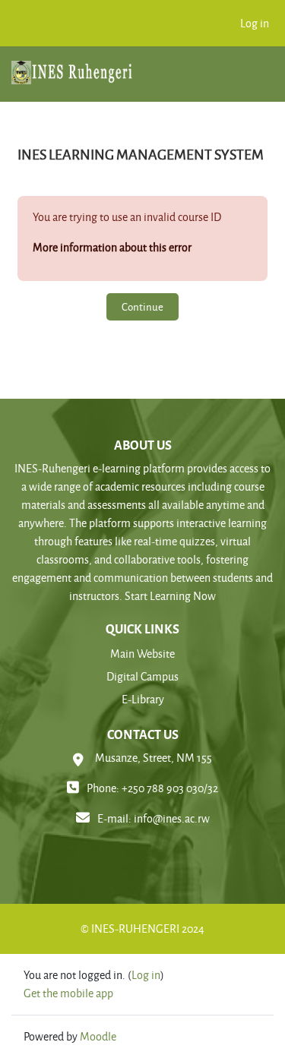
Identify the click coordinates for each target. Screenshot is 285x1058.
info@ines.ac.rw (172, 818)
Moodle (98, 1036)
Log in (254, 23)
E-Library (143, 699)
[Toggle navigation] (255, 78)
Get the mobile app (68, 993)
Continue (142, 306)
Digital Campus (142, 676)
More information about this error (112, 247)
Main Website (142, 654)
